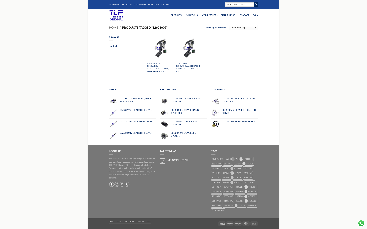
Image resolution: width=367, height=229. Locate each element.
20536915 (251, 191)
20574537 (228, 196)
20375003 (237, 182)
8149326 (248, 177)
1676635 (227, 168)
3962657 (227, 173)
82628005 (251, 201)
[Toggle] (141, 46)
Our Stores (140, 4)
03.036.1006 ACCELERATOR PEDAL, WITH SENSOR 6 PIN (158, 68)
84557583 (216, 205)
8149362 (216, 182)
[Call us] (127, 184)
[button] (116, 4)
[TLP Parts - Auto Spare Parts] (126, 15)
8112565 (237, 173)
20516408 (240, 191)
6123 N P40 (247, 159)
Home (113, 27)
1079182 (239, 164)
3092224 (237, 168)
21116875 (228, 201)
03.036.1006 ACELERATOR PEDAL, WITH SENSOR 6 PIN (188, 68)
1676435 (216, 168)
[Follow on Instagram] (116, 184)
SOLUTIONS (192, 15)
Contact (159, 4)
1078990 (228, 164)
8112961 (248, 173)
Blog (150, 4)
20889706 (216, 201)
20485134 (251, 187)
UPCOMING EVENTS (178, 159)
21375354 (240, 201)
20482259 (240, 187)
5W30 (237, 159)
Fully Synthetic (218, 210)
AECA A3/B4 (229, 205)
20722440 (240, 196)
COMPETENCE (209, 15)
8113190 (216, 177)
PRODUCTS (176, 15)
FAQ (168, 4)
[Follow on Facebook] (111, 184)
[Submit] (256, 4)
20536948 (216, 196)
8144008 (237, 177)
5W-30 (229, 159)
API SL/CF (252, 205)
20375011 (249, 182)
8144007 (227, 177)
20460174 (216, 187)
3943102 (216, 173)
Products (113, 46)
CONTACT (244, 15)
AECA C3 (241, 205)
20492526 (216, 191)
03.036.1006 (217, 159)
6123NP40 (216, 164)
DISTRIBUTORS (228, 15)
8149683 (227, 182)
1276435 (249, 164)
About (129, 4)
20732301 (251, 196)
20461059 (228, 187)
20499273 (228, 191)
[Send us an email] (122, 184)
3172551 (248, 168)
